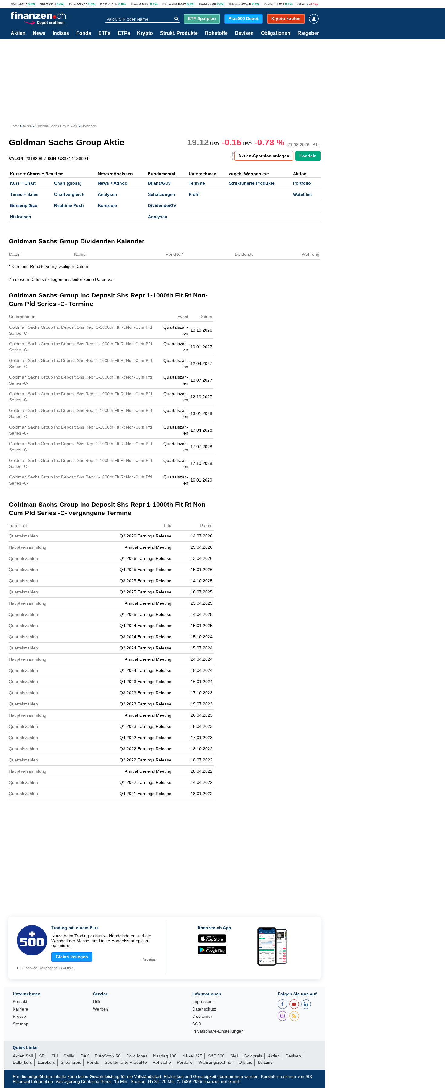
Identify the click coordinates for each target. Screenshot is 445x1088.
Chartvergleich (69, 194)
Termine (197, 183)
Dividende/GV (162, 205)
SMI (13, 4)
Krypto (145, 33)
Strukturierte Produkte (252, 183)
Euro (134, 4)
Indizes (61, 33)
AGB (196, 1024)
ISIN (52, 158)
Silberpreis (71, 1062)
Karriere (20, 1009)
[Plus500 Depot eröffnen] (44, 22)
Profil (194, 194)
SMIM (69, 1055)
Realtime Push (69, 205)
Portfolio (302, 183)
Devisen (244, 33)
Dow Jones (136, 1055)
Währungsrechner (215, 1062)
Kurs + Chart (23, 183)
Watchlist (302, 194)
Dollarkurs (22, 1062)
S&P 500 (216, 1055)
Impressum (203, 1001)
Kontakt (20, 1001)
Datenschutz (204, 1009)
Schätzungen (161, 194)
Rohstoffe (216, 33)
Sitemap (20, 1024)
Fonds (83, 33)
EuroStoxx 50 (107, 1055)
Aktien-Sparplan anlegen (263, 155)
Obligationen (275, 33)
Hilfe (97, 1001)
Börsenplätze (23, 205)
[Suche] (176, 19)
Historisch (20, 216)
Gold (203, 4)
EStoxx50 (169, 4)
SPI (42, 4)
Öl (299, 4)
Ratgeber (308, 33)
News (39, 33)
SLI (54, 1055)
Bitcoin (234, 4)
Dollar (269, 4)
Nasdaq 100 (164, 1055)
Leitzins (265, 1062)
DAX (103, 4)
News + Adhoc (112, 183)
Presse (19, 1016)
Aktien (18, 33)
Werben (100, 1009)
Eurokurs (46, 1062)
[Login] (314, 19)
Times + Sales (24, 194)
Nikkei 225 (192, 1055)
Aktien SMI (23, 1055)
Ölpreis (245, 1062)
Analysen (107, 194)
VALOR (16, 158)
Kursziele (107, 205)
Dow (72, 4)
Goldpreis (253, 1055)
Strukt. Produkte (179, 33)
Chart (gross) (67, 183)
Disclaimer (202, 1016)
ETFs (104, 33)
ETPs (124, 33)
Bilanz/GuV (159, 183)
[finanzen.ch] (38, 15)
